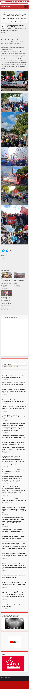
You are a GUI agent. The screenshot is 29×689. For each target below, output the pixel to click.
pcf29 (3, 32)
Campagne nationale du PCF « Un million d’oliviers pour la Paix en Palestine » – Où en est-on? (14, 555)
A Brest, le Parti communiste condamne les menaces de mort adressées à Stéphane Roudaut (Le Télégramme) (14, 399)
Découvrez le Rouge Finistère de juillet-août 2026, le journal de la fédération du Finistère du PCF (14, 500)
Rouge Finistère (5, 6)
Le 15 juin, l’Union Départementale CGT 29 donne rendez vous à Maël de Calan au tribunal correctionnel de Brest (14, 584)
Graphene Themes (12, 679)
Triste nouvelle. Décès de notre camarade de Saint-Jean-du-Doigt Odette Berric (12, 604)
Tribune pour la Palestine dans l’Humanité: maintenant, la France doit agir (13, 416)
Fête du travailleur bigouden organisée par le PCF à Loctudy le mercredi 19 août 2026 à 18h (14, 391)
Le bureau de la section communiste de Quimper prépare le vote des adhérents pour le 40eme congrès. (14, 575)
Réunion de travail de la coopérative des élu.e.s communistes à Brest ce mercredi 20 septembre (6, 282)
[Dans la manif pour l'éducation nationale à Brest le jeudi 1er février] (19, 275)
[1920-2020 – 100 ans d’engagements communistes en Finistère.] (14, 623)
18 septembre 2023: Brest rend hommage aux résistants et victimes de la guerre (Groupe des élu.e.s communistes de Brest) (6, 301)
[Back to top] (25, 685)
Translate (15, 366)
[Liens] (13, 663)
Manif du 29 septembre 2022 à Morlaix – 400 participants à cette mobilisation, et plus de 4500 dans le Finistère (14, 20)
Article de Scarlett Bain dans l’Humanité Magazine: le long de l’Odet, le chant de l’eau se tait (14, 408)
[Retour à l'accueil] (14, 2)
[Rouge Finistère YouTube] (14, 642)
